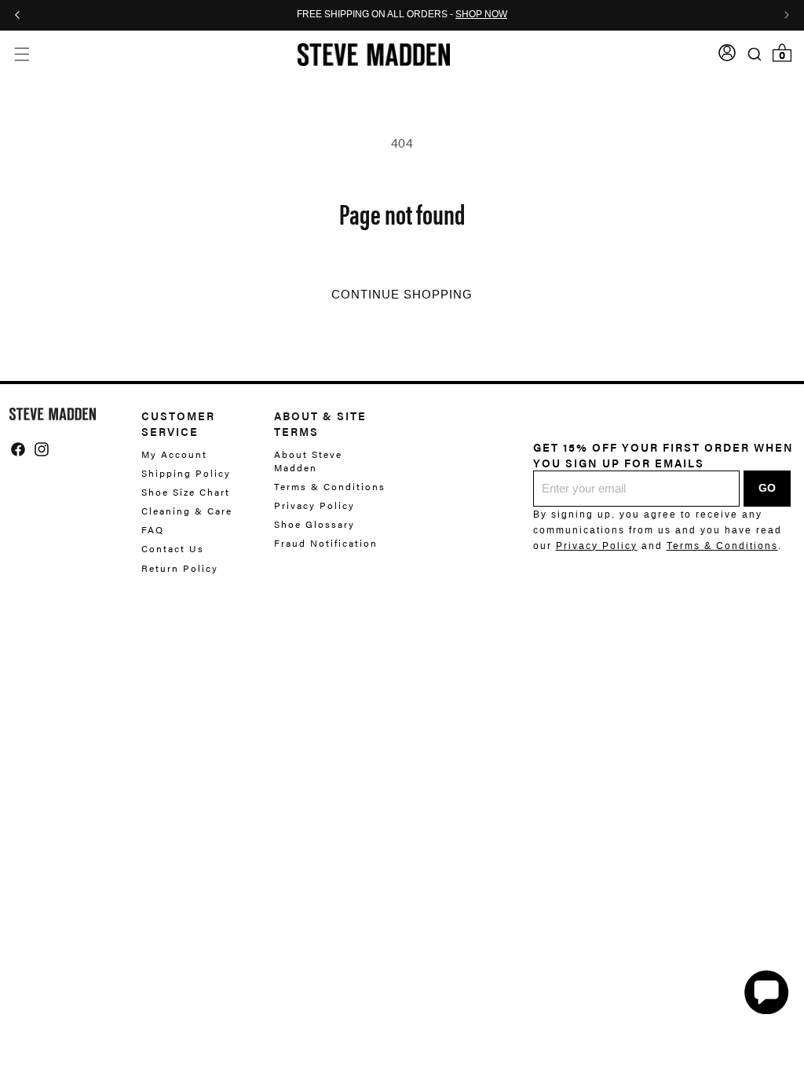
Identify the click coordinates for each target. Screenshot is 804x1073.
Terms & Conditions (330, 486)
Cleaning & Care (186, 511)
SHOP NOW (481, 15)
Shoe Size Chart (185, 492)
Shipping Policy (186, 473)
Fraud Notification (326, 543)
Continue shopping (402, 294)
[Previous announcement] (17, 15)
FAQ (152, 529)
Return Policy (179, 568)
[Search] (755, 54)
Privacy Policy (314, 505)
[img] (18, 449)
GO (767, 488)
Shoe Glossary (314, 524)
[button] (21, 54)
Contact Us (172, 548)
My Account (174, 454)
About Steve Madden (308, 461)
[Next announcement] (786, 15)
